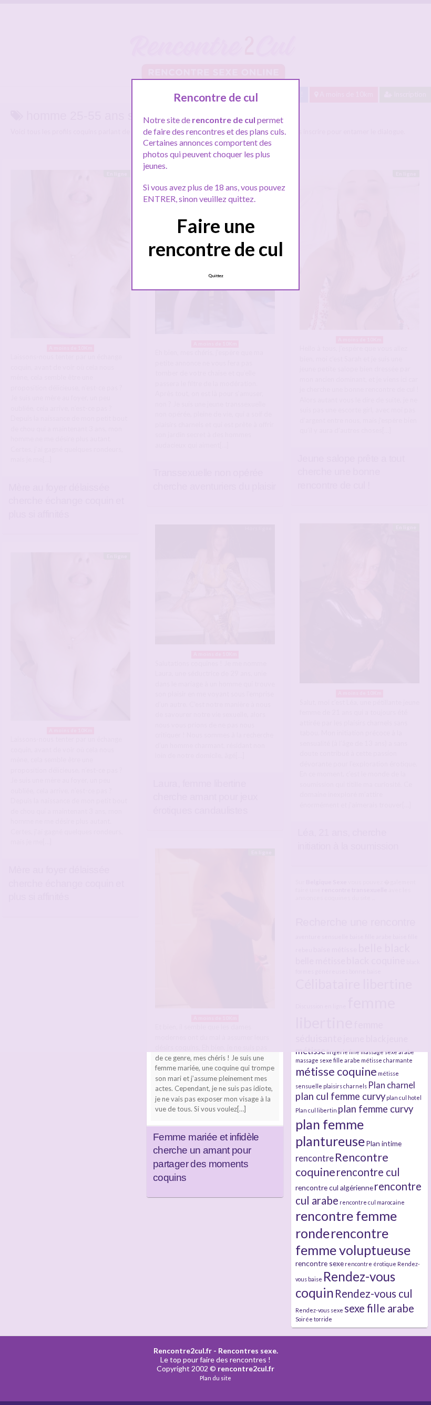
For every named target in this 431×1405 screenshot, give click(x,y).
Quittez (215, 275)
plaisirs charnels (345, 1086)
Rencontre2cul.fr (182, 1350)
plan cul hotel (404, 1097)
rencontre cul (368, 1172)
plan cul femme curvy (340, 1096)
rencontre (314, 1158)
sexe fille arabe (379, 1308)
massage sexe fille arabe (327, 1060)
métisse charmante (387, 1060)
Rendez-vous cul (374, 1293)
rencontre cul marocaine (372, 1202)
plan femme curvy (375, 1109)
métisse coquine (336, 1071)
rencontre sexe (319, 1263)
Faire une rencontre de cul (215, 237)
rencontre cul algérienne (334, 1187)
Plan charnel (391, 1085)
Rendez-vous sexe (319, 1310)
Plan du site (215, 1377)
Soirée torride (313, 1319)
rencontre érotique (370, 1263)
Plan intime (384, 1143)
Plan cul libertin (316, 1110)
